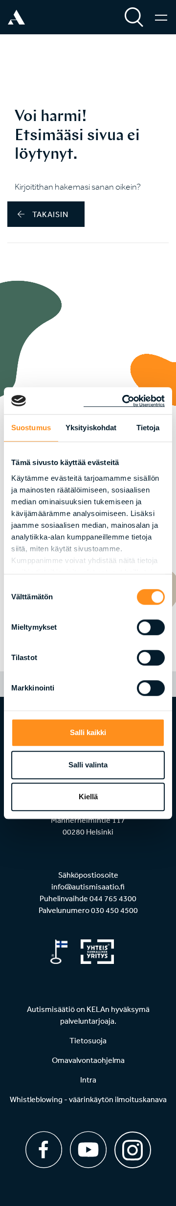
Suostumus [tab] (31, 427)
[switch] (151, 627)
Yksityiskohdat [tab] (91, 427)
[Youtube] (88, 1150)
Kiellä (88, 796)
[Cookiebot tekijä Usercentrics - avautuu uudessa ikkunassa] (124, 400)
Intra (88, 1079)
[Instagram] (132, 1146)
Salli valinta (88, 765)
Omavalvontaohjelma (88, 1060)
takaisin (50, 214)
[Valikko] (161, 17)
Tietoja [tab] (148, 427)
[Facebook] (43, 1150)
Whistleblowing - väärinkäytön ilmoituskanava (88, 1099)
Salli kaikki (88, 732)
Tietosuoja (88, 1040)
